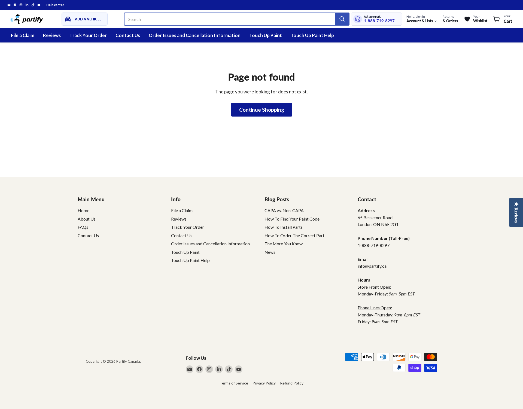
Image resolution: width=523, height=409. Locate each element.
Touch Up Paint (265, 35)
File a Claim (22, 35)
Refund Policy (291, 383)
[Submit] (342, 19)
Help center (55, 5)
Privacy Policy (264, 383)
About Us (87, 218)
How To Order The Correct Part (294, 235)
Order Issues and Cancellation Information (195, 35)
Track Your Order (88, 35)
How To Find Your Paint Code (292, 218)
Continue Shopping (261, 109)
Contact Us (127, 35)
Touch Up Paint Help (312, 35)
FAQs (83, 227)
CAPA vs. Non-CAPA (284, 210)
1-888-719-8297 (379, 21)
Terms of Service (234, 383)
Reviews (52, 35)
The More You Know (283, 243)
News (269, 252)
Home (83, 210)
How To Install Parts (283, 227)
